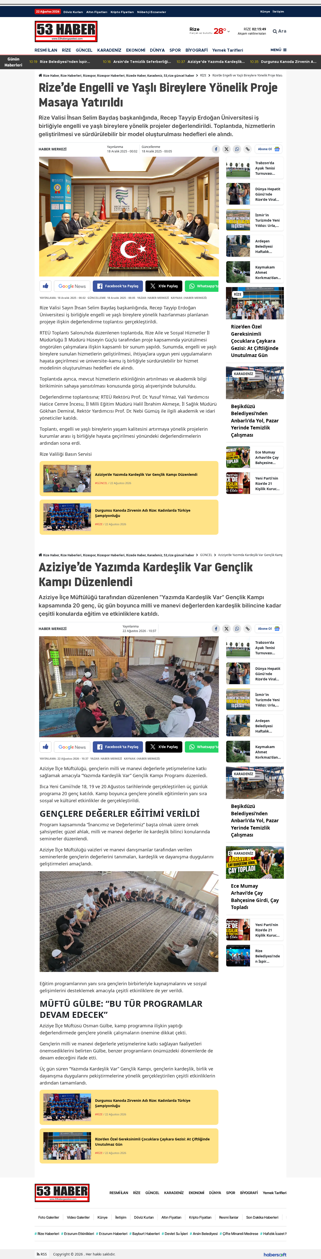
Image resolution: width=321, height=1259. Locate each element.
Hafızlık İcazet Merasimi (280, 1233)
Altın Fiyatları (96, 12)
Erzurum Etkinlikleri (77, 1233)
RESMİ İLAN (46, 50)
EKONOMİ (135, 50)
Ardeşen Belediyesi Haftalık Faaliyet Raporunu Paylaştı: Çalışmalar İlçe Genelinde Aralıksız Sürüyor (267, 246)
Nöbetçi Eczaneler (151, 12)
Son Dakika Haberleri (262, 1217)
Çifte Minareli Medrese (239, 1233)
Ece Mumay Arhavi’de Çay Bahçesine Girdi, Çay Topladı (267, 457)
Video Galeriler (78, 1217)
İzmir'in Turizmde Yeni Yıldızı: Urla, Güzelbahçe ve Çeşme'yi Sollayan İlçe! (267, 220)
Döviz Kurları (73, 12)
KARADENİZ (109, 50)
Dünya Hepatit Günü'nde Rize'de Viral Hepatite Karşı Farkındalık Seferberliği (267, 194)
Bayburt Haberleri (144, 1233)
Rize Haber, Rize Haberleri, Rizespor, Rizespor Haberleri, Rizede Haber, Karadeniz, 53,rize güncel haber (118, 75)
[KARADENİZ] (255, 382)
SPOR (175, 50)
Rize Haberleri (47, 1233)
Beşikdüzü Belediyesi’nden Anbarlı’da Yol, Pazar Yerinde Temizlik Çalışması (255, 420)
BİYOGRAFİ (197, 50)
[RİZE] (255, 303)
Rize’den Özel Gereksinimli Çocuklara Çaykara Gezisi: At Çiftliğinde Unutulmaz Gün (254, 340)
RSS (43, 1254)
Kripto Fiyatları (122, 12)
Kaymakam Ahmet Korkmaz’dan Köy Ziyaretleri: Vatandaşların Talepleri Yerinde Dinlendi (267, 272)
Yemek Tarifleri (227, 50)
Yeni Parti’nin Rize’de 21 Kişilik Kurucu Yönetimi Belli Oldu (267, 483)
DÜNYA (157, 50)
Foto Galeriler (48, 1217)
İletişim (278, 11)
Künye (265, 11)
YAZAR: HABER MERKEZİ (153, 298)
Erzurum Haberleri (111, 1233)
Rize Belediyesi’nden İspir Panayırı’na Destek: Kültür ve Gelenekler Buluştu (267, 956)
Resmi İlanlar (228, 1217)
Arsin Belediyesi (204, 1233)
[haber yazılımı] (275, 1254)
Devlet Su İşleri (175, 1233)
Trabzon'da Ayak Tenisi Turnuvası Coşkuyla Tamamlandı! (266, 168)
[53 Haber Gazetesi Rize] (62, 1192)
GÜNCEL (84, 50)
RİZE (66, 50)
